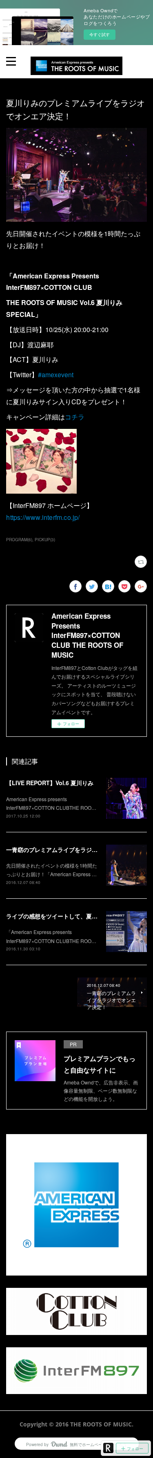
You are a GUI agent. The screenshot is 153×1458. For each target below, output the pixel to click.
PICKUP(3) (45, 539)
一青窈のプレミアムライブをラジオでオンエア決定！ (74, 849)
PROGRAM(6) (19, 539)
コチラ (74, 416)
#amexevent (55, 374)
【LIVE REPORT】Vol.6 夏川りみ (49, 783)
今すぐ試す (99, 34)
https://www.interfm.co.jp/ (43, 517)
